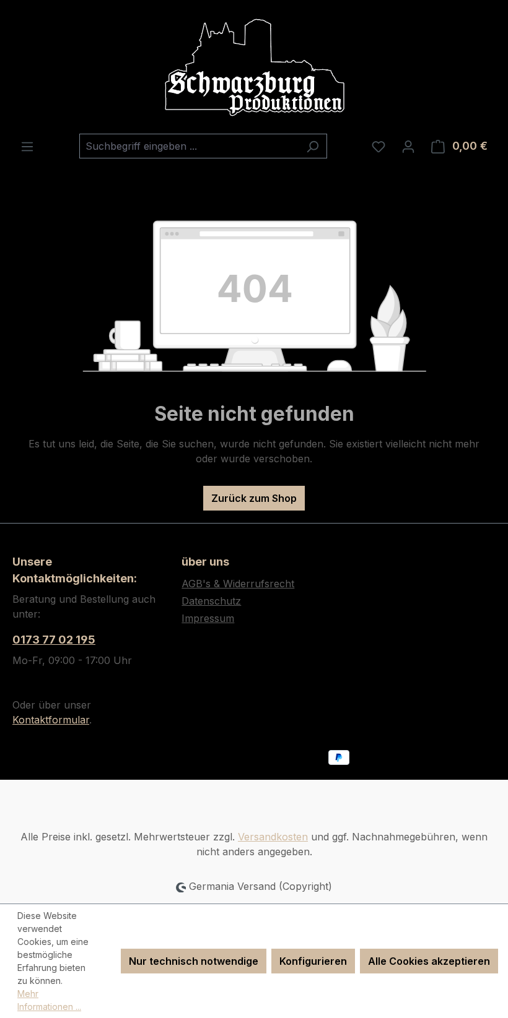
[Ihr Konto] (408, 146)
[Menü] (27, 146)
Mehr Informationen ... (49, 1000)
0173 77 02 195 (53, 639)
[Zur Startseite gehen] (254, 67)
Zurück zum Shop (254, 498)
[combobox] (189, 146)
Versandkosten (273, 836)
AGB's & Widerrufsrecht (238, 583)
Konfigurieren (313, 961)
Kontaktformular (50, 720)
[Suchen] (312, 146)
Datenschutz (211, 601)
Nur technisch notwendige (193, 961)
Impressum (208, 618)
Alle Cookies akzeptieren (429, 961)
